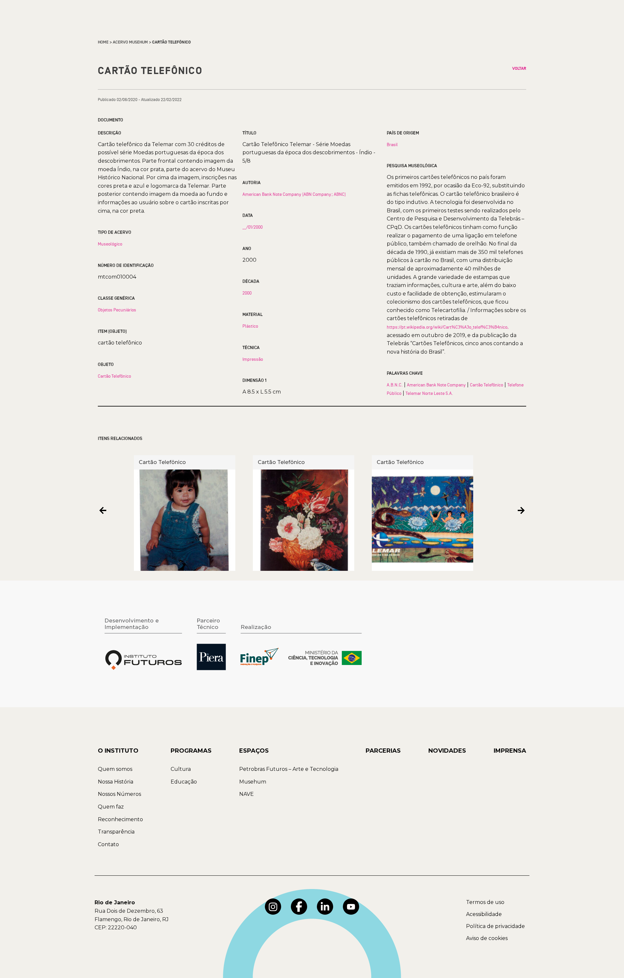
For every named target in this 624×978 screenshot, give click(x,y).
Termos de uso (485, 902)
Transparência (116, 832)
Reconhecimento (120, 819)
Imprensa (510, 750)
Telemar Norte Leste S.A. (429, 393)
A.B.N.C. (395, 384)
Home (103, 42)
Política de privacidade (495, 926)
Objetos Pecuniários (117, 309)
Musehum (252, 782)
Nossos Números (119, 794)
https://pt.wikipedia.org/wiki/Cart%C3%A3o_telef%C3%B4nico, (448, 327)
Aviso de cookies (487, 938)
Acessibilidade (484, 914)
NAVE (246, 794)
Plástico (250, 326)
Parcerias (383, 750)
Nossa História (115, 782)
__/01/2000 (252, 227)
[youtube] (351, 906)
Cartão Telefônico (114, 376)
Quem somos (115, 769)
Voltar (519, 68)
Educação (184, 782)
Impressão (252, 359)
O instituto (118, 750)
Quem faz (111, 807)
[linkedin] (325, 906)
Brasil (392, 144)
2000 (247, 292)
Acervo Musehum (130, 42)
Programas (191, 750)
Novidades (447, 750)
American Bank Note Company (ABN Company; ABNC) (294, 194)
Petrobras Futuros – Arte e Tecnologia (288, 769)
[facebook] (299, 906)
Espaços (254, 750)
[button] (103, 511)
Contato (108, 844)
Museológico (110, 243)
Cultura (181, 769)
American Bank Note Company (436, 384)
